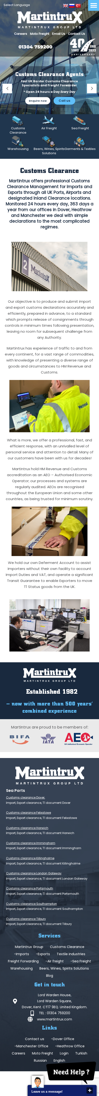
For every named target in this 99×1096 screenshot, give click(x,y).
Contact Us (76, 33)
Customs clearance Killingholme (30, 858)
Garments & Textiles (80, 149)
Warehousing (18, 149)
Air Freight (49, 128)
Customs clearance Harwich (27, 828)
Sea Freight (80, 128)
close (90, 1090)
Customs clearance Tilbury (26, 919)
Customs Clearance (18, 130)
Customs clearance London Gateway (34, 873)
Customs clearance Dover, (25, 797)
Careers (20, 33)
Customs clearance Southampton (31, 904)
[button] (93, 5)
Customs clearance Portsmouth (29, 888)
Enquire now (38, 101)
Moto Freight (39, 33)
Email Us (58, 33)
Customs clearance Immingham (30, 843)
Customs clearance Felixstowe (28, 813)
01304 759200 (35, 47)
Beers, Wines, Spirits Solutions (49, 151)
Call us (64, 100)
